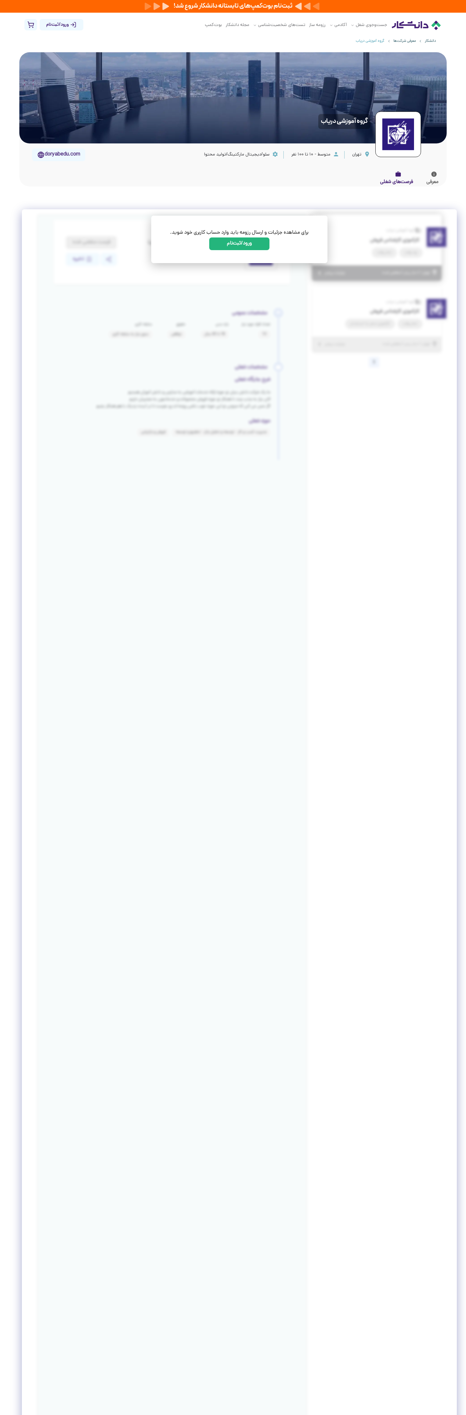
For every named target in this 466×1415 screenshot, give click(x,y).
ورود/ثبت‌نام (239, 243)
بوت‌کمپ (213, 25)
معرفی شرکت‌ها (404, 41)
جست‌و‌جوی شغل (371, 25)
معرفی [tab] (432, 182)
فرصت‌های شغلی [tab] (396, 182)
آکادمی (340, 25)
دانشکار (430, 41)
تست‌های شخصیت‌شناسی (281, 25)
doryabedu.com (62, 154)
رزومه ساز (317, 25)
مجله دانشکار (237, 25)
